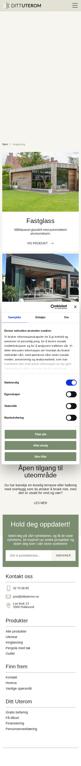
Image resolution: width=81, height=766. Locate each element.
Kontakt (11, 677)
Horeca (11, 683)
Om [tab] (66, 317)
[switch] (71, 394)
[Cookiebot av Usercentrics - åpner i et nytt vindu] (51, 306)
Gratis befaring (17, 712)
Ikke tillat (40, 456)
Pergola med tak (18, 648)
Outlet (10, 653)
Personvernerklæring (21, 729)
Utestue (11, 637)
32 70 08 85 (21, 588)
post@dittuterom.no (26, 596)
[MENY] (75, 6)
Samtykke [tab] (14, 317)
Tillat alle (40, 434)
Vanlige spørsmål (19, 688)
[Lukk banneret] (75, 307)
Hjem (5, 144)
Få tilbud (12, 718)
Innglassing (14, 642)
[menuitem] (75, 6)
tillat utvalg (40, 445)
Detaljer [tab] (40, 317)
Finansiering (15, 723)
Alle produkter (16, 631)
